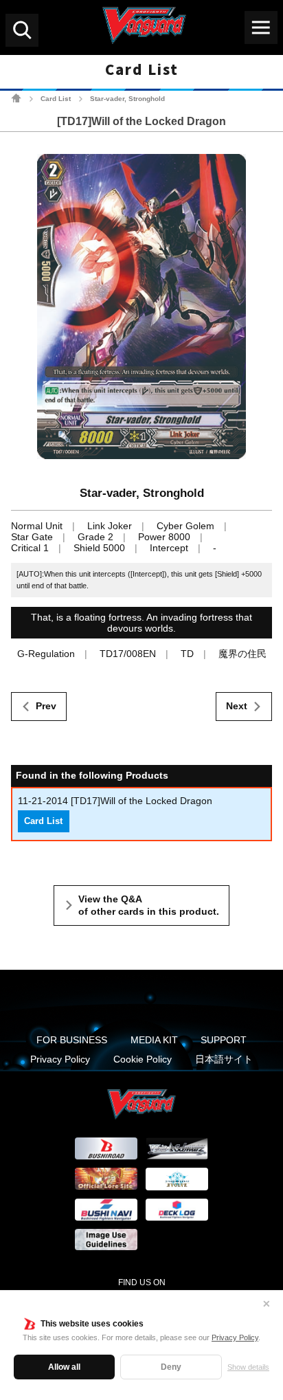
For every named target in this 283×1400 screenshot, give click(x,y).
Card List (56, 98)
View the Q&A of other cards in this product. (148, 905)
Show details (248, 1367)
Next (236, 705)
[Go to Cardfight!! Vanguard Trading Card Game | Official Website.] (16, 98)
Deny (171, 1367)
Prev (46, 705)
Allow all (64, 1367)
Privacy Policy (235, 1337)
